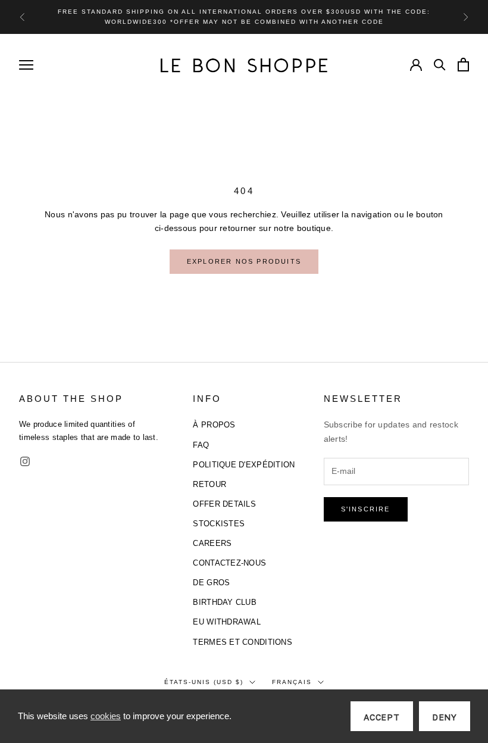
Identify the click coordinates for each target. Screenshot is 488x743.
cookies (105, 716)
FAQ (201, 445)
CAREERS (212, 543)
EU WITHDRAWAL (227, 621)
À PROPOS (214, 424)
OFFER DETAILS (224, 504)
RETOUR (209, 484)
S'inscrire (365, 509)
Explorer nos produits (244, 261)
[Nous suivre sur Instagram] (25, 461)
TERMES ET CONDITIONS (242, 642)
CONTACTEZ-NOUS (229, 562)
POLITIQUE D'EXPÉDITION (244, 464)
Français (292, 682)
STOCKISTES (219, 523)
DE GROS (211, 582)
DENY (444, 717)
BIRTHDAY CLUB (224, 602)
